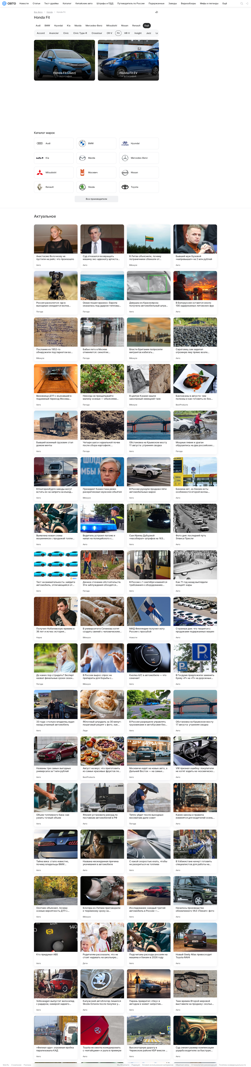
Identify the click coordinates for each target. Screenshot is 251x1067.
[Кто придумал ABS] (56, 944)
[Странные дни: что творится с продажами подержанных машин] (195, 618)
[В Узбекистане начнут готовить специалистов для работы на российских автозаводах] (195, 851)
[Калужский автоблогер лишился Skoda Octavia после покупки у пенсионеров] (102, 991)
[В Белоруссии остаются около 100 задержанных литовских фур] (195, 293)
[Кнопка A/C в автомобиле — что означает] (149, 665)
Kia (68, 25)
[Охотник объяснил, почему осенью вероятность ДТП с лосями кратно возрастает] (56, 898)
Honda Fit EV (128, 73)
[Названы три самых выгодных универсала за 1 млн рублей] (56, 758)
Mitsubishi (111, 25)
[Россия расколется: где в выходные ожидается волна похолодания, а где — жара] (56, 293)
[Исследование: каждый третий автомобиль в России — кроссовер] (149, 898)
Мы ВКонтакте (123, 1065)
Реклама (27, 1065)
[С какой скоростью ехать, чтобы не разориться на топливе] (149, 851)
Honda (50, 12)
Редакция (136, 1065)
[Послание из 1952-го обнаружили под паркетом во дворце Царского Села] (56, 339)
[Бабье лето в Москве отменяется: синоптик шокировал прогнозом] (102, 339)
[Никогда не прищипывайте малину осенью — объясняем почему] (102, 386)
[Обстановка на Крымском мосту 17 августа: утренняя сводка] (195, 712)
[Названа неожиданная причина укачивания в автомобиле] (102, 851)
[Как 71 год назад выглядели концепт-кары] (195, 572)
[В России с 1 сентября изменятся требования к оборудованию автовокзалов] (149, 572)
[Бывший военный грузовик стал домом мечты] (56, 432)
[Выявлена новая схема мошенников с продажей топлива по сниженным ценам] (56, 525)
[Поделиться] (157, 12)
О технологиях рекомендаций (204, 1065)
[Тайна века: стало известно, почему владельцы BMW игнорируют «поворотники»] (56, 851)
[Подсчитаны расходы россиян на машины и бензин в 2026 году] (149, 944)
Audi (38, 25)
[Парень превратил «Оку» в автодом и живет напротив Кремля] (149, 991)
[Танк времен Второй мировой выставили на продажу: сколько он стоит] (195, 991)
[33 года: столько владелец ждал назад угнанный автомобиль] (56, 712)
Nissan (124, 25)
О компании (16, 1065)
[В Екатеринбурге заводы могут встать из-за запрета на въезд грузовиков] (56, 479)
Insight (138, 33)
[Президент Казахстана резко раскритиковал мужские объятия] (102, 479)
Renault (136, 25)
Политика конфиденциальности (232, 1065)
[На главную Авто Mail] (11, 3)
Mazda (78, 25)
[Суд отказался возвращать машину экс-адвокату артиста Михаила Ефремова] (102, 246)
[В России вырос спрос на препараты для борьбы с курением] (102, 665)
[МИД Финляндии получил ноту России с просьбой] (149, 618)
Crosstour (97, 33)
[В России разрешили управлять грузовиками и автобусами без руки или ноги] (149, 712)
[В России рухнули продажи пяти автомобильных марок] (149, 479)
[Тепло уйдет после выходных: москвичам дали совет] (149, 805)
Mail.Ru (6, 1065)
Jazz (148, 33)
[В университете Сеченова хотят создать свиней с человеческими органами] (102, 618)
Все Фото (38, 12)
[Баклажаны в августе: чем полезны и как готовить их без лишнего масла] (195, 386)
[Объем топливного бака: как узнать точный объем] (56, 805)
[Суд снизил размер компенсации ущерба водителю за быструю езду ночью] (195, 1037)
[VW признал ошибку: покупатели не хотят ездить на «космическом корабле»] (195, 758)
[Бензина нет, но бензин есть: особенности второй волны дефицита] (195, 479)
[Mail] (4, 3)
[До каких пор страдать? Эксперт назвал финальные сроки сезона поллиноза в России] (56, 665)
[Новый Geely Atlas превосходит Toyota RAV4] (195, 944)
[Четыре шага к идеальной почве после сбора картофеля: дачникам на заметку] (102, 432)
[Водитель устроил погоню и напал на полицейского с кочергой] (102, 525)
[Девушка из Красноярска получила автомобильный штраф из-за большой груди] (149, 293)
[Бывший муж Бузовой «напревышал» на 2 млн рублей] (195, 246)
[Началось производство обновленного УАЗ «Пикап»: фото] (195, 898)
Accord (41, 33)
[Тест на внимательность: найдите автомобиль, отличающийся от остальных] (56, 572)
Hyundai (58, 25)
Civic (66, 33)
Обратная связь (182, 1065)
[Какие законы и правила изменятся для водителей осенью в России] (195, 805)
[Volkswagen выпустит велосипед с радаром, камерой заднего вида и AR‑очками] (56, 991)
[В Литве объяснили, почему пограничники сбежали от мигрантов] (149, 246)
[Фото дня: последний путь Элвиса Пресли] (195, 525)
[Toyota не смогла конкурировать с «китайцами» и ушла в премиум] (102, 1037)
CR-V (109, 33)
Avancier (54, 33)
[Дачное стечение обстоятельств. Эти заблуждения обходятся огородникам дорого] (102, 572)
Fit (118, 33)
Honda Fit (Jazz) (64, 73)
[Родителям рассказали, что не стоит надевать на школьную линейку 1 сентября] (102, 944)
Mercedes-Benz (94, 25)
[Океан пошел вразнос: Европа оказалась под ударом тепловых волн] (102, 293)
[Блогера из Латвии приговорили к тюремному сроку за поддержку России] (102, 898)
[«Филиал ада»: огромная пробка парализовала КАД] (56, 1037)
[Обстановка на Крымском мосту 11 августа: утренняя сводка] (149, 432)
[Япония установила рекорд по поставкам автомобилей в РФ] (102, 805)
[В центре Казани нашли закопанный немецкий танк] (149, 386)
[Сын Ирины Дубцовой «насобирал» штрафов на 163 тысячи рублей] (149, 525)
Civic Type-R (80, 33)
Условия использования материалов (157, 1065)
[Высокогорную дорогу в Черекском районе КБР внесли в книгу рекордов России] (149, 1037)
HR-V (127, 33)
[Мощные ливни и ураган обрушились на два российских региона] (195, 432)
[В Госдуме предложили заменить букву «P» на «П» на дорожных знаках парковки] (195, 665)
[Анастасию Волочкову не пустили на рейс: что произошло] (56, 246)
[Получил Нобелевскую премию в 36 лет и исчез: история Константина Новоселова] (56, 618)
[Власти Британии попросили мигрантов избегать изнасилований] (149, 339)
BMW (47, 25)
